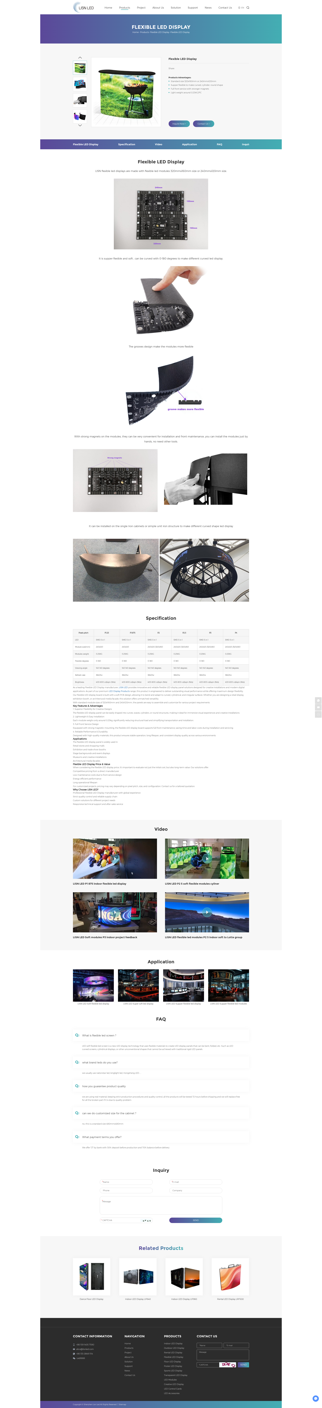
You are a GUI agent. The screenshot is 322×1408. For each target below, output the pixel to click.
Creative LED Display (174, 1384)
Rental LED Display (173, 1352)
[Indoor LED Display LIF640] (138, 1276)
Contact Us (225, 7)
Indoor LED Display (173, 1343)
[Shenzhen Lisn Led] (83, 7)
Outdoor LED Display (174, 1348)
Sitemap (122, 1404)
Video (158, 144)
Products (124, 7)
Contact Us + (204, 124)
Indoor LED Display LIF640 (138, 1299)
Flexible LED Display (159, 32)
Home (108, 7)
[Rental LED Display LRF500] (230, 1276)
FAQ (219, 144)
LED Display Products (119, 691)
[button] (80, 57)
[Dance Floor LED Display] (91, 1276)
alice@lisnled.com (85, 1349)
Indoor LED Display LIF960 (184, 1299)
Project (141, 7)
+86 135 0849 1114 (84, 1354)
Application (189, 144)
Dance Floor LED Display (91, 1299)
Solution (176, 7)
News (208, 7)
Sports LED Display (173, 1371)
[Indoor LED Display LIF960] (184, 1276)
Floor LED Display (172, 1361)
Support (193, 7)
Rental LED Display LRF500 (230, 1299)
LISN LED (123, 687)
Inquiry (246, 144)
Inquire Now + (179, 124)
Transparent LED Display (175, 1375)
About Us (158, 7)
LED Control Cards (173, 1389)
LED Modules (170, 1380)
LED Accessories (171, 1393)
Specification (126, 144)
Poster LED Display (173, 1366)
